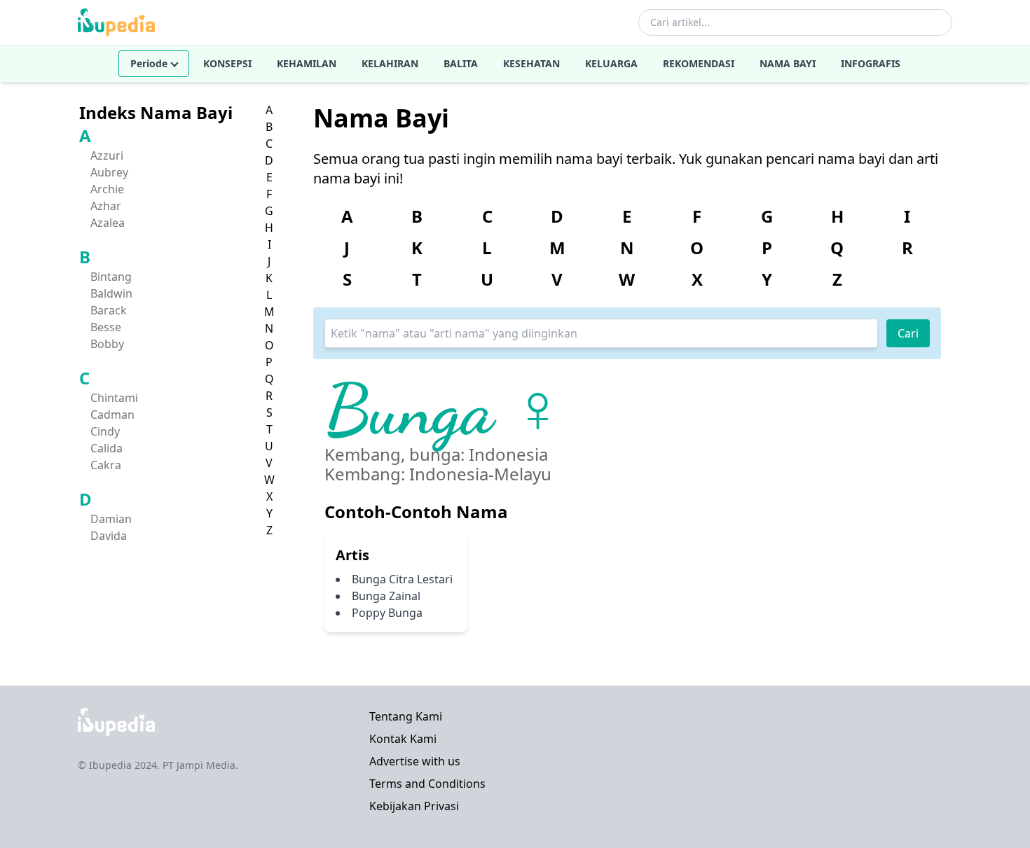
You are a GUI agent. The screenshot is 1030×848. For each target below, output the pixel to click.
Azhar (105, 206)
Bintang (111, 276)
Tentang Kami (405, 716)
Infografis (870, 63)
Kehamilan (306, 63)
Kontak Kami (403, 738)
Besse (105, 327)
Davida (108, 535)
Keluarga (611, 63)
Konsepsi (227, 63)
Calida (106, 448)
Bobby (107, 344)
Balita (461, 63)
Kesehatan (531, 63)
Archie (107, 189)
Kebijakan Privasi (414, 806)
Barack (108, 310)
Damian (111, 519)
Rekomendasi (698, 63)
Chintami (114, 397)
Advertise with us (414, 761)
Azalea (107, 222)
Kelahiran (390, 63)
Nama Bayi (788, 63)
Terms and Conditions (427, 783)
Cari (908, 333)
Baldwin (111, 293)
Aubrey (109, 172)
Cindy (105, 431)
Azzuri (106, 155)
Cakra (105, 465)
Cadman (112, 414)
